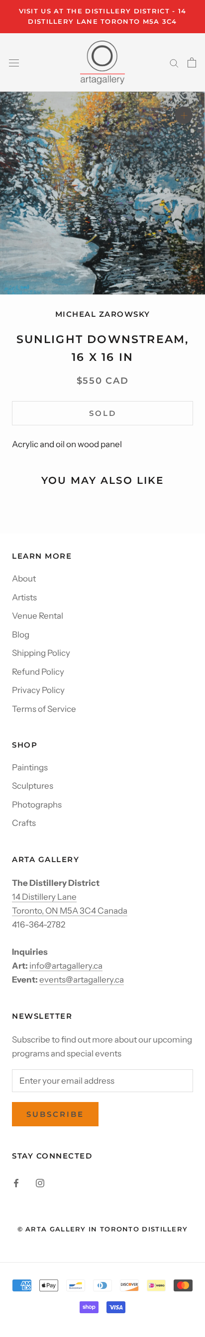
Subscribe (55, 1114)
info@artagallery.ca (65, 966)
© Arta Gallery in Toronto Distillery (102, 1229)
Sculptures (32, 786)
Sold (102, 413)
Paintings (30, 767)
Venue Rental (37, 616)
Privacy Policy (38, 690)
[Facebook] (16, 1182)
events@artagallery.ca (81, 980)
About (24, 578)
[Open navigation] (14, 62)
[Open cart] (192, 62)
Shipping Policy (41, 653)
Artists (24, 597)
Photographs (37, 805)
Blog (20, 634)
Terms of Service (44, 709)
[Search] (174, 62)
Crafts (24, 823)
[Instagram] (40, 1182)
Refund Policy (38, 672)
